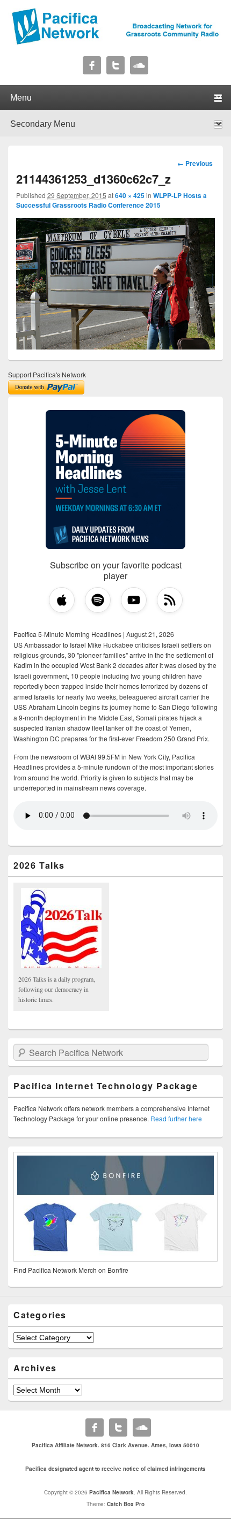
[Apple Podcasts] (62, 600)
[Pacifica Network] (115, 41)
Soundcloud (139, 65)
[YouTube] (134, 600)
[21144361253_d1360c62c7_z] (115, 346)
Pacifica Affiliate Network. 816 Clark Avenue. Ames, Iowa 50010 (115, 1445)
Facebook (92, 65)
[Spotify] (98, 600)
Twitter (115, 65)
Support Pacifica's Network (47, 374)
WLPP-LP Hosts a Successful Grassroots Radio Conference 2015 (111, 200)
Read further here (176, 1118)
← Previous (195, 163)
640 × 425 (130, 195)
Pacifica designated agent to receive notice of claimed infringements (115, 1468)
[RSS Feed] (170, 600)
